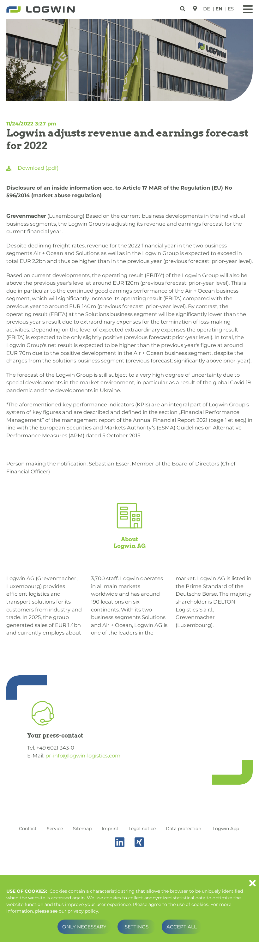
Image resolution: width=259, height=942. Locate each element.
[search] (183, 7)
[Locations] (195, 8)
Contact (28, 828)
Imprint (110, 828)
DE (206, 9)
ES (231, 9)
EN (218, 9)
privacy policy (83, 911)
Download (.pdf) (37, 168)
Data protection (183, 828)
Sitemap (82, 828)
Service (55, 828)
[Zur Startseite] (40, 10)
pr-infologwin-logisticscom (82, 755)
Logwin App (226, 828)
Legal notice (142, 828)
